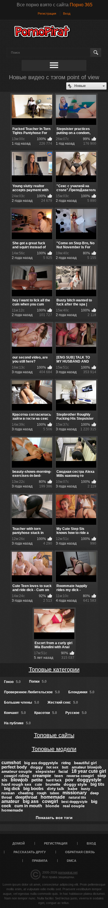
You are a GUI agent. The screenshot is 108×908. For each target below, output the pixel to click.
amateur (10, 801)
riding (66, 763)
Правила (40, 860)
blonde (52, 806)
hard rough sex (16, 784)
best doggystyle (74, 802)
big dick (12, 788)
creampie (42, 775)
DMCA (71, 860)
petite (37, 779)
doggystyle (89, 779)
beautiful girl (85, 763)
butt (65, 767)
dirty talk (55, 788)
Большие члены (21, 702)
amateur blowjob (87, 767)
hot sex (52, 767)
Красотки (45, 713)
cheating (25, 793)
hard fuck (54, 780)
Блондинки (81, 692)
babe (72, 788)
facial (63, 771)
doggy (36, 767)
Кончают (15, 713)
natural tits (77, 797)
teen (58, 775)
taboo (54, 793)
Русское (76, 713)
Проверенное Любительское (32, 692)
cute (38, 785)
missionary (74, 792)
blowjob (19, 779)
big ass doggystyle (41, 763)
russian (8, 793)
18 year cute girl (88, 771)
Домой (18, 843)
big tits (97, 784)
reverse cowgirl (80, 776)
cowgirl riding (16, 776)
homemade (53, 797)
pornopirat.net (67, 872)
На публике (17, 723)
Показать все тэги (54, 817)
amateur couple (16, 771)
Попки (38, 681)
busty (85, 789)
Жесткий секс (63, 702)
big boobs (33, 788)
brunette (53, 784)
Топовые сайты (54, 735)
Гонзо (12, 682)
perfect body (14, 766)
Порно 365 (81, 4)
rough (41, 793)
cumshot (11, 762)
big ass (31, 801)
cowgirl (50, 801)
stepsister (45, 771)
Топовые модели (54, 749)
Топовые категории (54, 669)
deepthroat (26, 797)
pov (69, 779)
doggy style (75, 784)
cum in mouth (28, 805)
